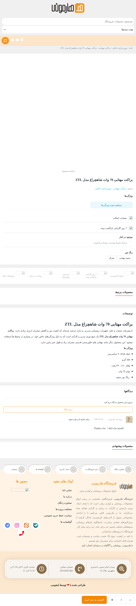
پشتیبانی (14, 469)
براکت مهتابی (105, 48)
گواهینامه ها (40, 469)
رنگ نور (129, 252)
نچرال (111, 258)
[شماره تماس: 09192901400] (80, 569)
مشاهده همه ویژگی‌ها (111, 205)
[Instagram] (17, 525)
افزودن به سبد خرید (94, 600)
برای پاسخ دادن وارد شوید (78, 419)
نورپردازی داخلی (119, 48)
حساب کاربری (64, 469)
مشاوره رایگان (119, 469)
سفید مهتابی (125, 258)
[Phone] (22, 533)
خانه (131, 48)
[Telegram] (7, 525)
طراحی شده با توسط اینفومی (68, 585)
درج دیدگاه (68, 409)
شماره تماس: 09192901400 (66, 569)
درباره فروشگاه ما (92, 469)
